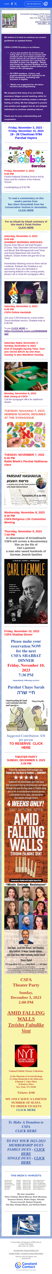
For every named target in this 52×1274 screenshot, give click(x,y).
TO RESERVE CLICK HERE (26, 745)
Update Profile (14, 1254)
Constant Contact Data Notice (32, 1254)
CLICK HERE (26, 210)
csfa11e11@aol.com (29, 1257)
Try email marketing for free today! (26, 1270)
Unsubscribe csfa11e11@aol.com (26, 1250)
